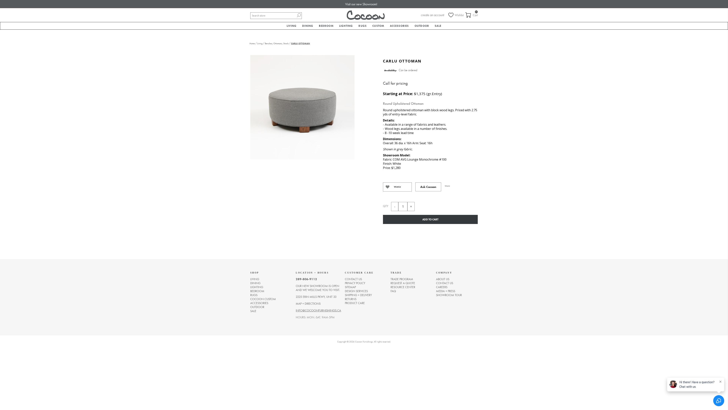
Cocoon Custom (263, 299)
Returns (350, 299)
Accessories (259, 303)
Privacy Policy (355, 283)
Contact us (353, 279)
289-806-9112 (306, 279)
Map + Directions (308, 304)
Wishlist (397, 187)
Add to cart (430, 219)
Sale (253, 311)
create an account (432, 15)
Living (254, 279)
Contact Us (444, 283)
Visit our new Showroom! (361, 4)
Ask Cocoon (428, 187)
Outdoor (257, 307)
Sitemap (350, 287)
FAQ (393, 291)
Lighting (256, 287)
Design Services (356, 291)
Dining (255, 283)
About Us (442, 279)
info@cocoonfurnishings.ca (318, 310)
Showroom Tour (449, 295)
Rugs (253, 295)
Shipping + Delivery (358, 295)
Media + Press (445, 291)
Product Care (355, 303)
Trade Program (402, 279)
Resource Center (403, 287)
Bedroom (257, 291)
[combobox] (273, 16)
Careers (441, 287)
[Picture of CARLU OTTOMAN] (302, 107)
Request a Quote (403, 283)
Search (299, 15)
